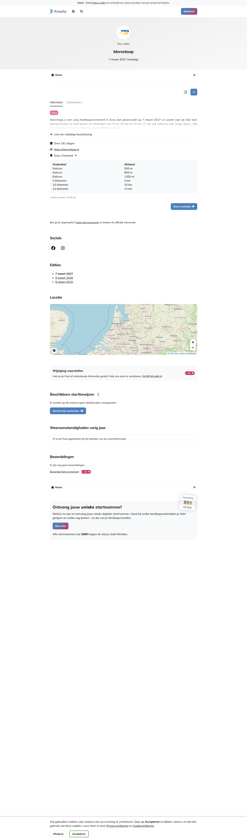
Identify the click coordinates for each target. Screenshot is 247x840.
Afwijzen (58, 833)
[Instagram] (62, 248)
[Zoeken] (81, 11)
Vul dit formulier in (152, 376)
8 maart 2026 (64, 277)
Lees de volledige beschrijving (73, 134)
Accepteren (79, 833)
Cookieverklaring (143, 825)
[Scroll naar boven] (194, 487)
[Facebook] (53, 248)
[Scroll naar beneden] (194, 75)
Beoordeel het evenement (64, 471)
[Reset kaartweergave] (54, 350)
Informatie (56, 102)
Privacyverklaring (117, 825)
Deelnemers (74, 102)
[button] (73, 11)
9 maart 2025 (64, 282)
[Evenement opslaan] (185, 92)
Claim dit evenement (87, 222)
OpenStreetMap (177, 353)
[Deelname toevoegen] (193, 92)
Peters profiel (98, 2)
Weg (54, 112)
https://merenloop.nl (66, 149)
